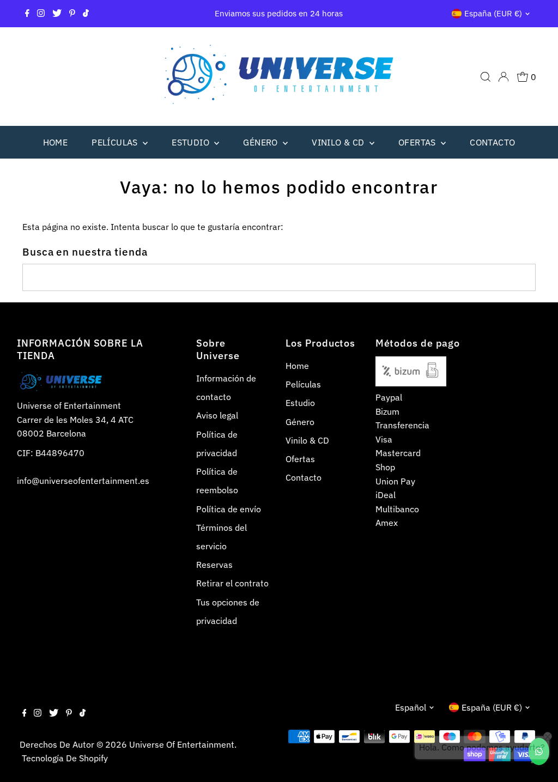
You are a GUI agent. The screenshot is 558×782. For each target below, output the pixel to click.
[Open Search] (485, 77)
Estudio (191, 142)
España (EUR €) (493, 13)
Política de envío (228, 509)
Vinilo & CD (339, 142)
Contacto (492, 142)
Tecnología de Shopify (65, 758)
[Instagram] (40, 14)
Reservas (214, 564)
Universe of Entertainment (181, 744)
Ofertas (418, 142)
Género (261, 142)
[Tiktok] (86, 14)
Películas (116, 142)
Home (55, 142)
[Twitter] (57, 14)
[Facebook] (27, 14)
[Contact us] (539, 751)
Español (410, 707)
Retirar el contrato (232, 583)
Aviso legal (217, 415)
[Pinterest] (72, 14)
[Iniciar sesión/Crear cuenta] (503, 77)
